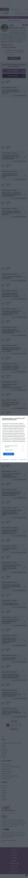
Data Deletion (5, 459)
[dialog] (14, 439)
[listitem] (14, 446)
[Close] (24, 418)
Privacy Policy (22, 459)
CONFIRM (9, 454)
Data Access (14, 459)
